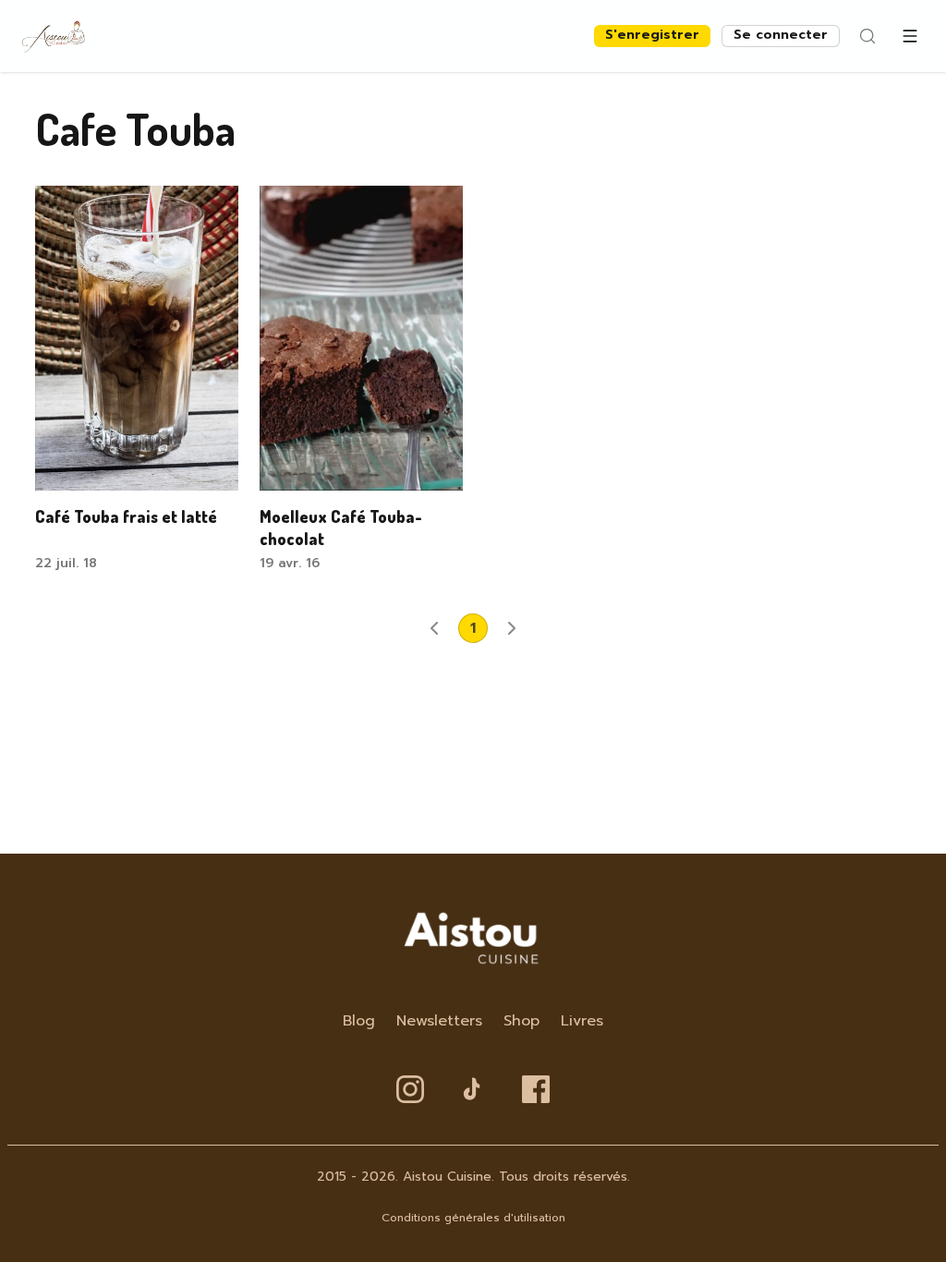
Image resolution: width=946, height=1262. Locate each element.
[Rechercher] (867, 36)
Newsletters (439, 1021)
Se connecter (781, 34)
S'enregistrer (652, 34)
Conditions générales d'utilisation (473, 1217)
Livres (582, 1021)
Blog (359, 1021)
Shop (521, 1021)
